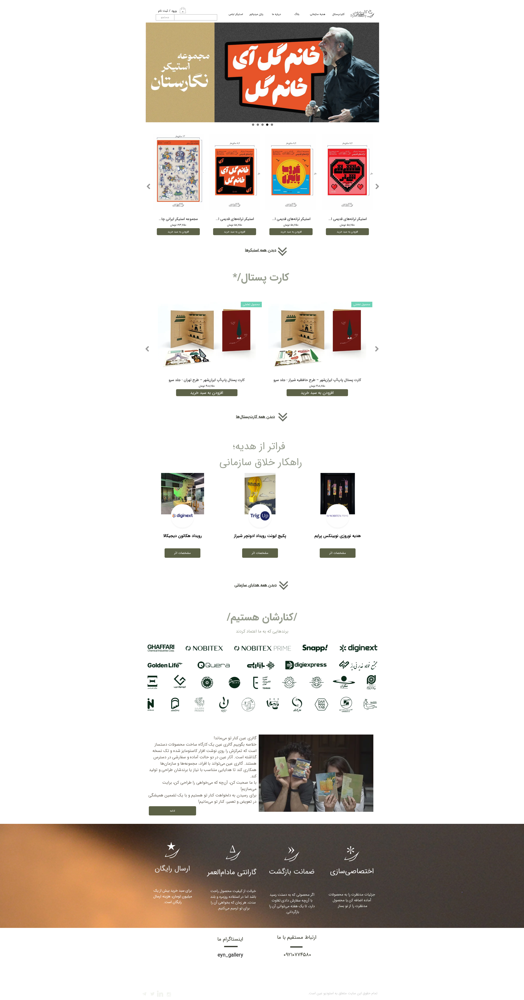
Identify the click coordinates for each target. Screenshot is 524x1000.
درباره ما (276, 14)
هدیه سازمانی (317, 14)
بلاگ (296, 14)
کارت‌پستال (338, 14)
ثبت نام (163, 10)
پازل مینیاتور (256, 14)
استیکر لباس (236, 14)
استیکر (360, 14)
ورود (174, 10)
